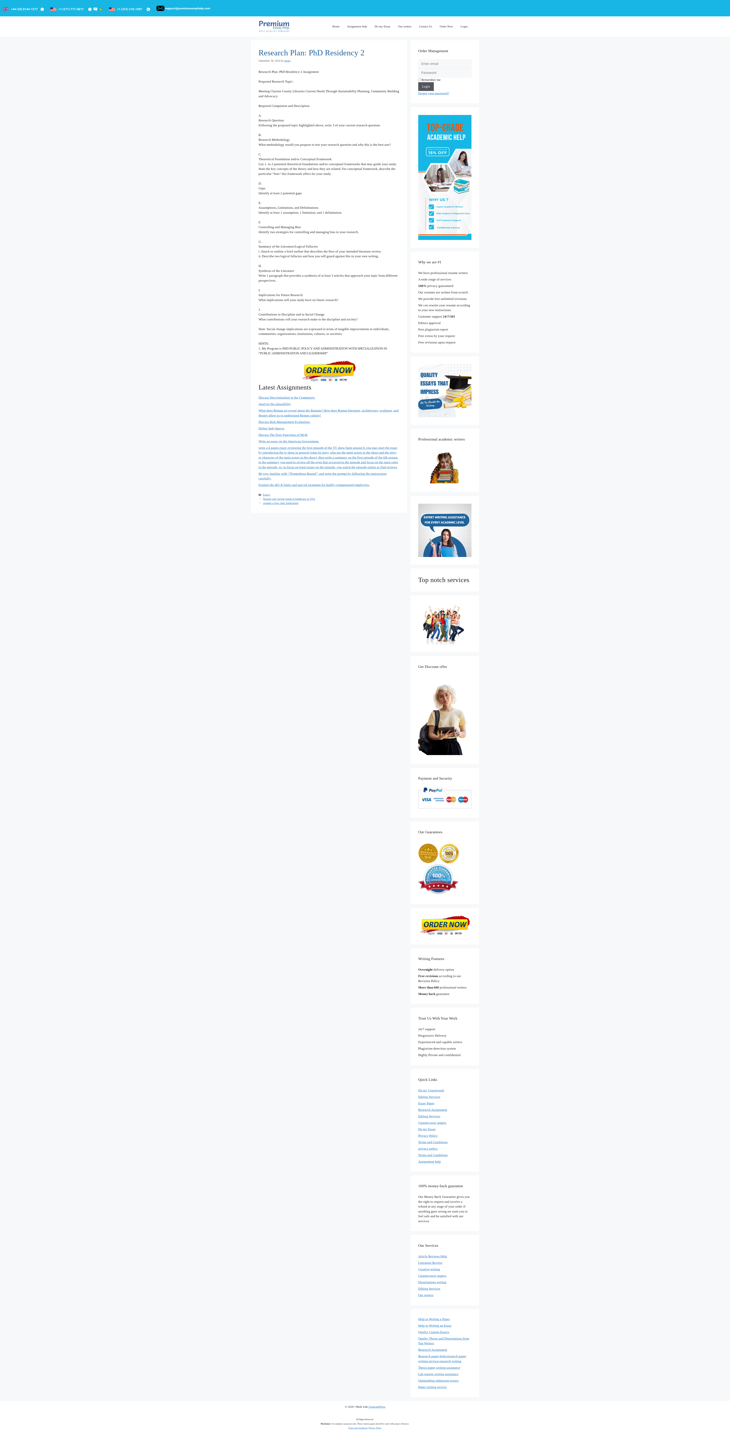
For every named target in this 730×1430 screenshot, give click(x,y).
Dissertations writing (432, 1282)
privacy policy (428, 1148)
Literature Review (430, 1263)
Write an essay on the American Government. (289, 441)
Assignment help (357, 26)
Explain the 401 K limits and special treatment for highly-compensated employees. (314, 485)
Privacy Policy (428, 1136)
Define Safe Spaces (271, 428)
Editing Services (429, 1097)
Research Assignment (432, 1110)
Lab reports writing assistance (438, 1374)
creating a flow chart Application (280, 503)
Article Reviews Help (432, 1256)
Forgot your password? (433, 93)
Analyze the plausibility (275, 404)
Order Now (446, 26)
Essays (266, 494)
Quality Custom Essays (433, 1332)
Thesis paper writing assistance (439, 1367)
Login (464, 26)
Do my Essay (382, 26)
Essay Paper (426, 1103)
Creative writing (429, 1269)
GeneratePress (377, 1406)
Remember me (431, 80)
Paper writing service (432, 1387)
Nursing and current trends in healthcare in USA (289, 498)
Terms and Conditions (433, 1142)
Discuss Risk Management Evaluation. (284, 422)
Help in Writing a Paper (434, 1319)
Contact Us (425, 26)
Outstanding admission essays (438, 1380)
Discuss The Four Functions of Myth (283, 435)
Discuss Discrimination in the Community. (287, 397)
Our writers (404, 26)
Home (336, 26)
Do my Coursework (431, 1090)
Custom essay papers (432, 1123)
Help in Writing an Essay (435, 1325)
